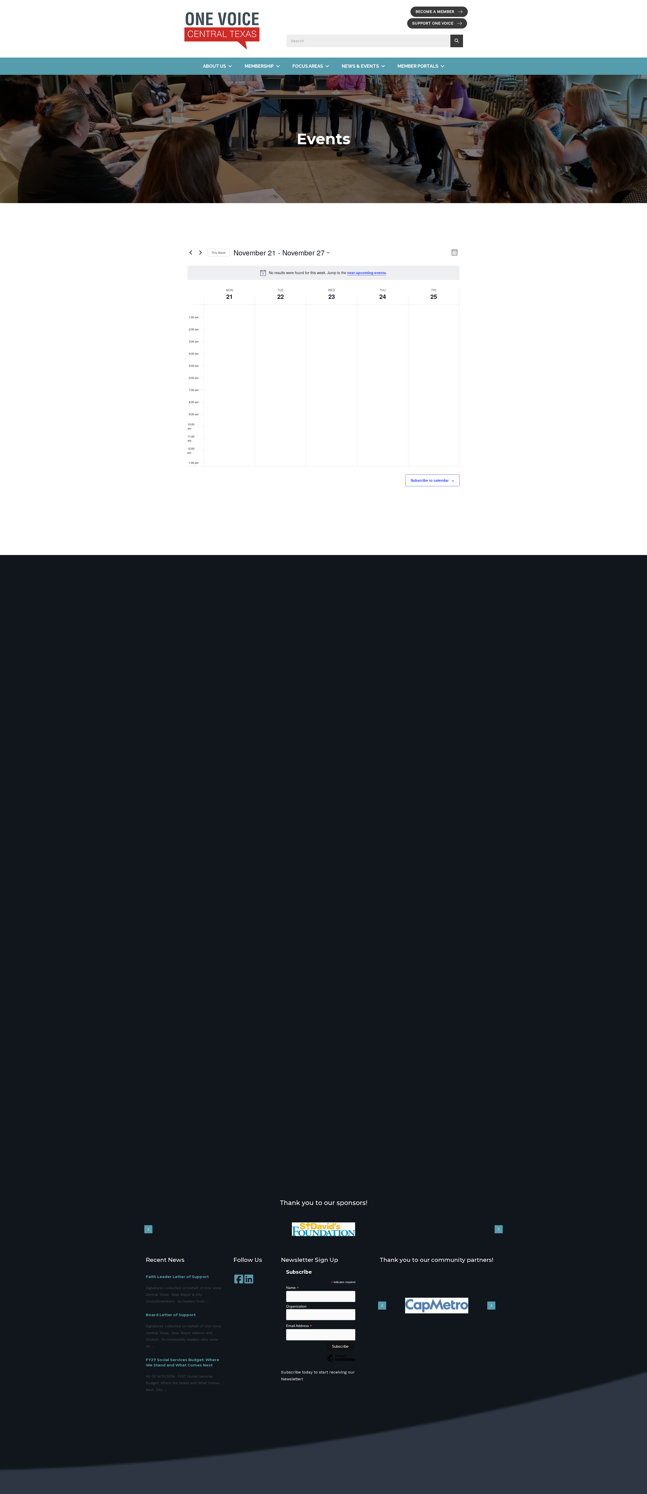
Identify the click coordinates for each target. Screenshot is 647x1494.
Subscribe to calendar (430, 480)
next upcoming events (366, 272)
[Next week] (200, 253)
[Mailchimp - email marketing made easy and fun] (340, 1362)
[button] (439, 12)
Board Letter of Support (171, 1314)
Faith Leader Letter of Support (177, 1276)
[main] (323, 379)
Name (292, 1287)
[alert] (323, 273)
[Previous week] (191, 253)
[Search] (456, 41)
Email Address (299, 1325)
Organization (296, 1306)
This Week (218, 252)
